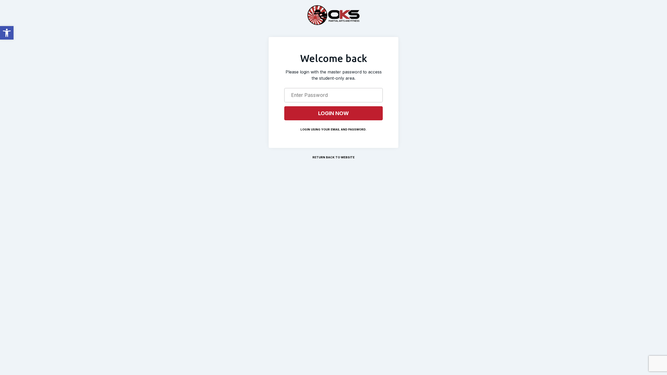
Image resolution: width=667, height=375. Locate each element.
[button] (7, 33)
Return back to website (333, 157)
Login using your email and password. (333, 129)
